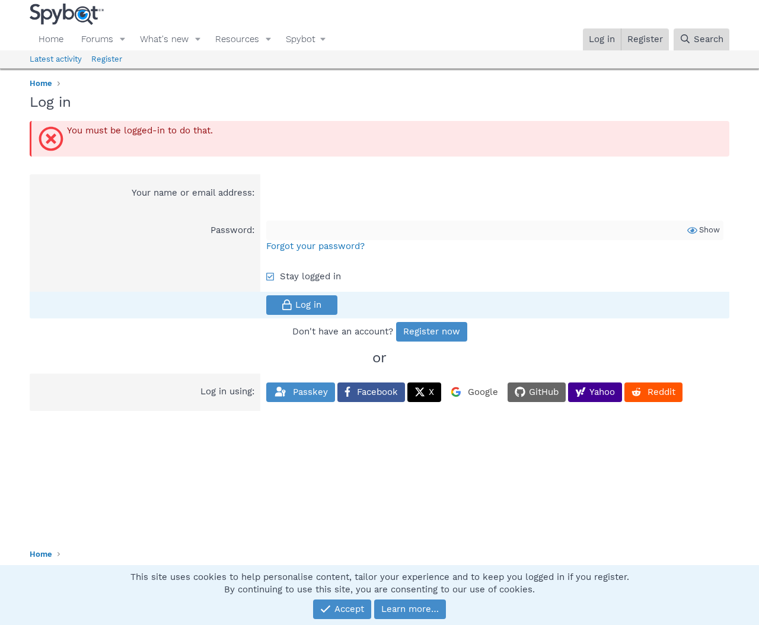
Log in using (226, 391)
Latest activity (56, 59)
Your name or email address (192, 192)
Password (231, 230)
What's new (164, 39)
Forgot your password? (315, 246)
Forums (97, 39)
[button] (122, 39)
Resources (237, 39)
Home (51, 39)
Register (106, 59)
